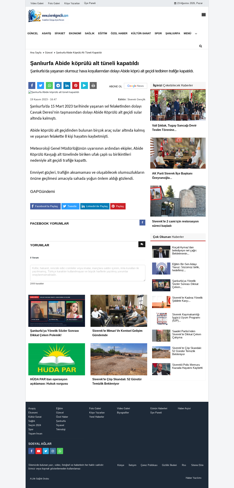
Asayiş (32, 408)
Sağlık (31, 421)
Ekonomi (33, 412)
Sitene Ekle (197, 465)
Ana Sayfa (35, 52)
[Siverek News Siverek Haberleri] (48, 15)
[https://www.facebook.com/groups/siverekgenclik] (31, 451)
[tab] (142, 223)
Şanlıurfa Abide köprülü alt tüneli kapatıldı (79, 52)
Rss (184, 465)
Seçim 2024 (34, 425)
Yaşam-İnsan (35, 433)
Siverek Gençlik (136, 99)
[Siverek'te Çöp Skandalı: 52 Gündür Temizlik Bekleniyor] (118, 359)
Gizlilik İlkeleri (169, 465)
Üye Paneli (90, 3)
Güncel (48, 52)
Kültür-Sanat (34, 416)
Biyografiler (123, 412)
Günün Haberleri (158, 408)
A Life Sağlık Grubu (39, 478)
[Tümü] (196, 33)
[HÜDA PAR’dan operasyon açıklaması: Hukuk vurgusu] (56, 359)
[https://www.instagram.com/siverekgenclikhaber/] (53, 451)
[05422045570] (60, 451)
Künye (120, 465)
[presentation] (142, 222)
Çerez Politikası (149, 465)
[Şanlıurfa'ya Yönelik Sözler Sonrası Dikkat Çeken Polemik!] (56, 310)
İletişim (132, 465)
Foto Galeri (95, 408)
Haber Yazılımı (193, 478)
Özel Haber (62, 416)
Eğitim (59, 408)
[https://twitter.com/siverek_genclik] (46, 451)
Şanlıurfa (61, 421)
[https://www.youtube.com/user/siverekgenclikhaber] (38, 451)
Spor (30, 429)
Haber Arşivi (184, 408)
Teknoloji (60, 429)
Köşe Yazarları (97, 412)
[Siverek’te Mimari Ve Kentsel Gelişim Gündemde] (118, 310)
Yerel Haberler (96, 416)
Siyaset (60, 425)
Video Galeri (123, 408)
